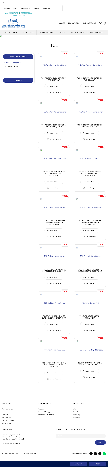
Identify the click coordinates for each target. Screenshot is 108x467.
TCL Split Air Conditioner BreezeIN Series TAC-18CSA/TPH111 (90, 222)
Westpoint (76, 417)
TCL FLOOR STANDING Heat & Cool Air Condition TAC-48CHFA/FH (54, 365)
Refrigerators (28, 33)
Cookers (62, 33)
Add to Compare (55, 92)
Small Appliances (96, 33)
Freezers (5, 412)
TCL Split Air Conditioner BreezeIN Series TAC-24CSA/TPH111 (54, 222)
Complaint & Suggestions (46, 412)
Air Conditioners (7, 409)
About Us (7, 8)
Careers (36, 8)
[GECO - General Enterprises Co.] (13, 23)
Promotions (73, 23)
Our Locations (89, 23)
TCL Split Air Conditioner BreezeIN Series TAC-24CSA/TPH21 (54, 173)
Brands (62, 23)
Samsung (76, 415)
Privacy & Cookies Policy (46, 415)
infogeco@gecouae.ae (12, 443)
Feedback (41, 409)
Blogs (15, 8)
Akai (74, 409)
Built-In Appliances (77, 33)
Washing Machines (46, 33)
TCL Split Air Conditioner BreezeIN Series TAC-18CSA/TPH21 (90, 173)
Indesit (75, 412)
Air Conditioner (13, 66)
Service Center (25, 8)
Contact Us (46, 8)
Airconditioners (11, 33)
